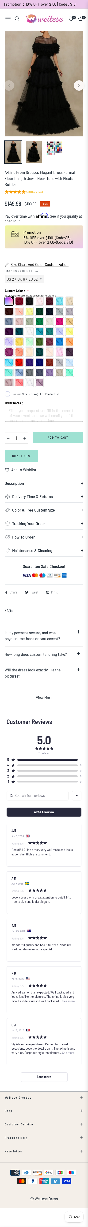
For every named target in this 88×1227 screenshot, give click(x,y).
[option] (44, 84)
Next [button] (79, 85)
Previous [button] (9, 85)
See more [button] (68, 1001)
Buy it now (21, 456)
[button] (24, 192)
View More (44, 697)
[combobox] (76, 795)
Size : (21, 271)
